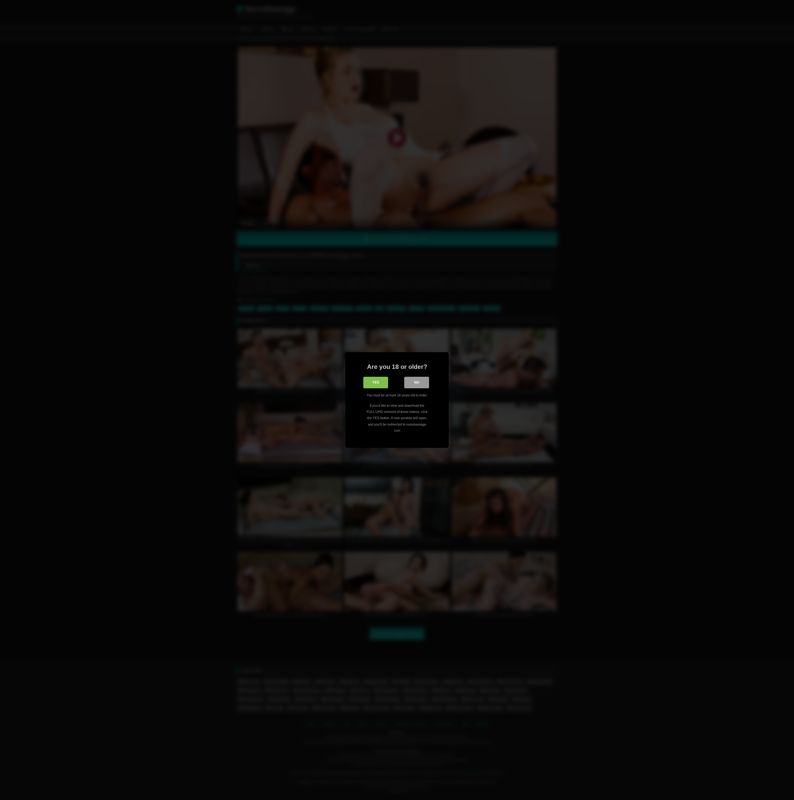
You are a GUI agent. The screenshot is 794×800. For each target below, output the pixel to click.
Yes (375, 382)
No (416, 382)
